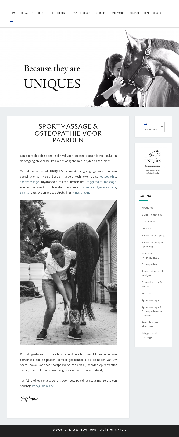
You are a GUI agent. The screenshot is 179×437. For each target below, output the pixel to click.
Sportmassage (150, 300)
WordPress (97, 429)
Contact (134, 13)
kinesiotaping (82, 192)
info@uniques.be (43, 386)
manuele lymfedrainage (99, 187)
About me (101, 13)
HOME (13, 13)
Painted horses (81, 13)
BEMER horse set (153, 13)
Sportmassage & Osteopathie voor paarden (152, 311)
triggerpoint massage (101, 182)
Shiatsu (146, 293)
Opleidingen (58, 13)
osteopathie (108, 176)
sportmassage (29, 182)
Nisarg (121, 429)
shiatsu (24, 192)
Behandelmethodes (32, 13)
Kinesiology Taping (153, 235)
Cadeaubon (118, 13)
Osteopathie (149, 264)
